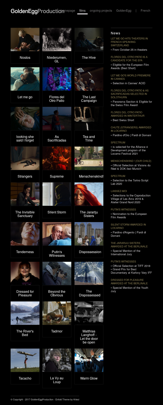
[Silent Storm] (56, 194)
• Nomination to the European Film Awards (129, 215)
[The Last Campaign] (88, 79)
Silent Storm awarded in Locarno (128, 226)
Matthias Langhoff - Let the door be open (89, 337)
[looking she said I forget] (25, 118)
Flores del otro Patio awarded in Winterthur (128, 113)
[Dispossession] (88, 233)
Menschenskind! (91, 176)
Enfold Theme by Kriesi (67, 399)
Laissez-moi (119, 191)
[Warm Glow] (88, 360)
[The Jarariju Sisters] (88, 194)
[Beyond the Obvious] (56, 273)
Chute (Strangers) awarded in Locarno (131, 128)
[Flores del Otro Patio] (56, 79)
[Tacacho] (25, 360)
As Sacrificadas (57, 138)
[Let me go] (25, 79)
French (145, 10)
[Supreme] (56, 158)
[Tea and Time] (88, 118)
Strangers (25, 176)
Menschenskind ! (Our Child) (131, 161)
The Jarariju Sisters (89, 214)
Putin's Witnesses (57, 253)
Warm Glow (89, 378)
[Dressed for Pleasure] (25, 273)
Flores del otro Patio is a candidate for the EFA (129, 58)
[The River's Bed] (25, 313)
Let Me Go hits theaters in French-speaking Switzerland (129, 41)
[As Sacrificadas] (56, 118)
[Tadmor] (56, 313)
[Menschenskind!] (88, 158)
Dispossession (90, 251)
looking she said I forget (25, 138)
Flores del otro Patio (126, 90)
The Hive (89, 57)
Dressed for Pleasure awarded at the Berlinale (129, 281)
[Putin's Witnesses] (56, 233)
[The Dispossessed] (88, 273)
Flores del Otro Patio (56, 98)
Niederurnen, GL (57, 59)
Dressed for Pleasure (25, 293)
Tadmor (56, 331)
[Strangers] (25, 158)
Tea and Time (89, 138)
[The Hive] (88, 39)
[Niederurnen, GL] (56, 39)
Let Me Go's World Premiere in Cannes (131, 76)
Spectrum (118, 142)
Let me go (25, 96)
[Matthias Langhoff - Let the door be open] (88, 313)
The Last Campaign (89, 98)
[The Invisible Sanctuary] (25, 194)
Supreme (57, 176)
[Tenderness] (25, 233)
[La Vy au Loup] (56, 360)
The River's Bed (25, 333)
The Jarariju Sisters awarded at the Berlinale (129, 244)
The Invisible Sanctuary (25, 214)
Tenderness (25, 251)
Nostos (25, 57)
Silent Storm (57, 212)
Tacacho (25, 378)
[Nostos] (25, 39)
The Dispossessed (89, 293)
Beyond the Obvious (56, 293)
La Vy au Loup (56, 380)
